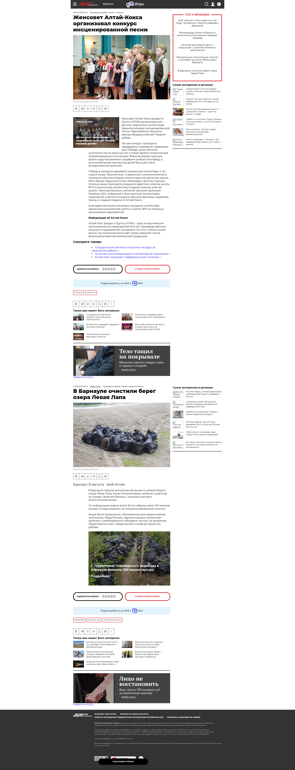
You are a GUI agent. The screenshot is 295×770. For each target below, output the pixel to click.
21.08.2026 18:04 (80, 386)
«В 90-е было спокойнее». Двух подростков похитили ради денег (202, 433)
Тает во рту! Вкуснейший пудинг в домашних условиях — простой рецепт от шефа (202, 111)
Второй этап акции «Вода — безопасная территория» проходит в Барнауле (148, 654)
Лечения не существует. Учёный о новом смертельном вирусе (202, 413)
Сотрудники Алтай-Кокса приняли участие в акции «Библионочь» (98, 317)
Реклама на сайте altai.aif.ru (134, 714)
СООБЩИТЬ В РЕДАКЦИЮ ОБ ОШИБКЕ (183, 717)
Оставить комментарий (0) (147, 269)
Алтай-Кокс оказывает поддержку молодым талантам (102, 325)
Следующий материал (123, 762)
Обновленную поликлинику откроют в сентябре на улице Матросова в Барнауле (197, 60)
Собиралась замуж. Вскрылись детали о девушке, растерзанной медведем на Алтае (202, 404)
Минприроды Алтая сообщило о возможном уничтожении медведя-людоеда (197, 35)
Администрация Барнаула (85, 469)
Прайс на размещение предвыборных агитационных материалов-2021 (128, 717)
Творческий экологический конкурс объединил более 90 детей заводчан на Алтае (100, 654)
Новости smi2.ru (83, 377)
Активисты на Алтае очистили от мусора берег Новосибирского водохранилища (102, 644)
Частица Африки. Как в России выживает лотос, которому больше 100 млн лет (203, 424)
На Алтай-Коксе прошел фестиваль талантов (98, 335)
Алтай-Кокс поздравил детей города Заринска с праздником (150, 315)
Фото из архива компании (85, 101)
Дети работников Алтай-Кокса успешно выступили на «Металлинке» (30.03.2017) (149, 326)
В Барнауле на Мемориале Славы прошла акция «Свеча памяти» (102, 663)
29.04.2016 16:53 (80, 12)
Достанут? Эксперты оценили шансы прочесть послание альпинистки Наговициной (204, 444)
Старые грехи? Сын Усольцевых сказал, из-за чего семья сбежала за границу (203, 91)
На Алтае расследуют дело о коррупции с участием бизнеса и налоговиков (197, 48)
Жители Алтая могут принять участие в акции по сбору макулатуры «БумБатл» (149, 644)
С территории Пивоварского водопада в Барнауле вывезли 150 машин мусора (125, 568)
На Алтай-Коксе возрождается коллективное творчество (131, 253)
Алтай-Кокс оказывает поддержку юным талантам (127, 257)
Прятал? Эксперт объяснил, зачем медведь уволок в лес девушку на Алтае (202, 101)
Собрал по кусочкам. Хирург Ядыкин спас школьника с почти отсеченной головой (204, 121)
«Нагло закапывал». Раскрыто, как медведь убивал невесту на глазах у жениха (203, 142)
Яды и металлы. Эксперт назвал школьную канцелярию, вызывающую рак (201, 131)
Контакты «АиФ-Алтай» (105, 714)
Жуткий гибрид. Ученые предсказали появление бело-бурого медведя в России (204, 394)
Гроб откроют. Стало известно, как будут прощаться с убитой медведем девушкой (197, 23)
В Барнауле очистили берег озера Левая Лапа (197, 72)
